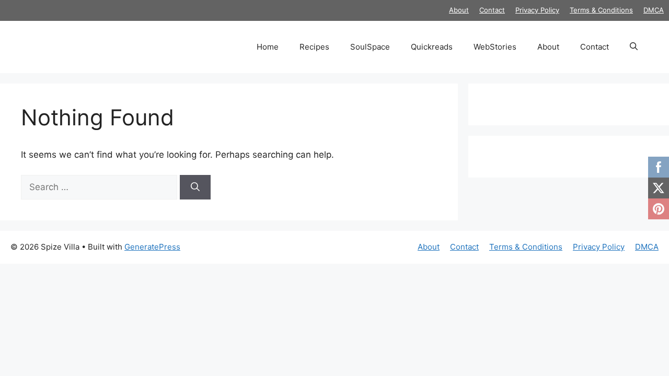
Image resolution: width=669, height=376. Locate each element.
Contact (492, 10)
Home (268, 47)
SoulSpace (370, 47)
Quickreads (432, 47)
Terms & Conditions (601, 10)
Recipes (314, 47)
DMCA (653, 10)
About (459, 10)
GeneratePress (152, 247)
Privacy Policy (537, 10)
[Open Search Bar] (633, 47)
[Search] (195, 187)
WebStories (495, 47)
